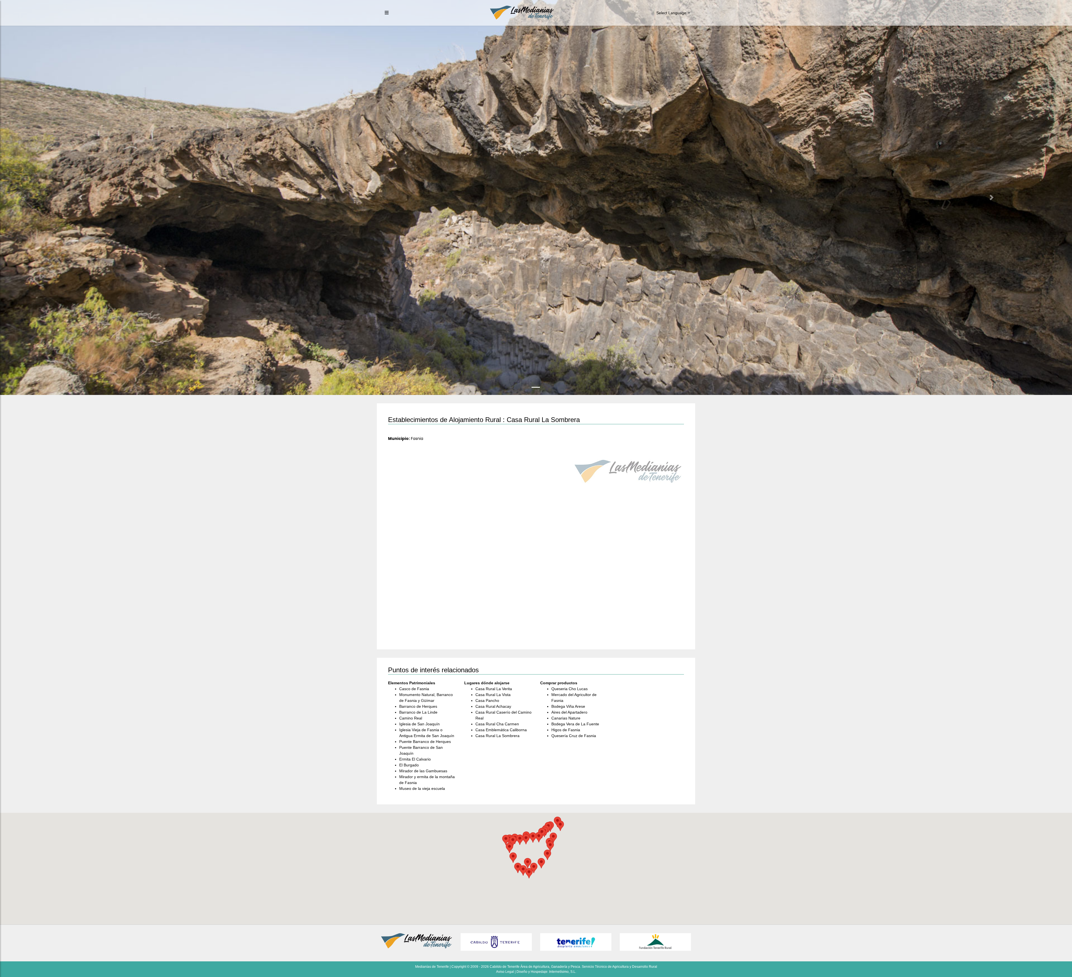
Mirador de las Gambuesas (423, 771)
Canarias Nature (565, 718)
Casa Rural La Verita (493, 689)
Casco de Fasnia (414, 689)
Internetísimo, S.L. (562, 972)
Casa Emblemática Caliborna (501, 730)
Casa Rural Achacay (493, 706)
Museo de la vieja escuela (422, 788)
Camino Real (410, 718)
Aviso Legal (505, 972)
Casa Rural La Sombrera (497, 735)
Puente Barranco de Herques (425, 741)
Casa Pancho (487, 700)
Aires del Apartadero (569, 712)
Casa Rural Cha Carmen (497, 724)
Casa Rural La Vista (493, 694)
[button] (80, 197)
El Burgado (409, 765)
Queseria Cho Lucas (569, 689)
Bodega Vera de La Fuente (575, 724)
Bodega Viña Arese (568, 706)
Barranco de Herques (418, 706)
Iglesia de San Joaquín (419, 724)
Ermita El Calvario (415, 759)
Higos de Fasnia (565, 730)
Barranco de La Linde (418, 712)
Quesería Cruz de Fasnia (573, 735)
